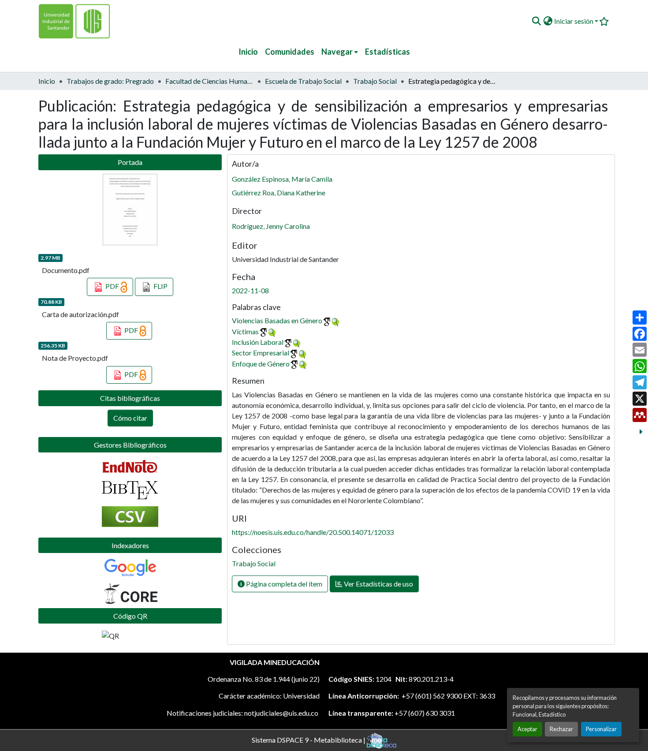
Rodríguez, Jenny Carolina (271, 226)
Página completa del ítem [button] (283, 583)
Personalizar (601, 728)
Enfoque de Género (261, 363)
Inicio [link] (46, 81)
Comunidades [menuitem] (289, 51)
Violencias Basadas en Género (277, 320)
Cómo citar (130, 418)
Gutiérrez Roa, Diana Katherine (278, 192)
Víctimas (245, 331)
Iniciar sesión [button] (574, 21)
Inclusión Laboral (257, 342)
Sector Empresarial (260, 352)
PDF (112, 286)
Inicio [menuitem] (248, 51)
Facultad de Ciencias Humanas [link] (209, 81)
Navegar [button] (337, 51)
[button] (536, 21)
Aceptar (527, 728)
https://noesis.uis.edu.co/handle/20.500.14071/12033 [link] (313, 532)
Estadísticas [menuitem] (387, 51)
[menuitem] (339, 51)
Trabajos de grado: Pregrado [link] (110, 81)
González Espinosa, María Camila (282, 179)
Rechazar (561, 728)
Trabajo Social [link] (375, 81)
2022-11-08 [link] (250, 290)
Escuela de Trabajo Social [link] (303, 81)
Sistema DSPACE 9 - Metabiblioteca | (309, 739)
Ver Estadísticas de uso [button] (378, 583)
